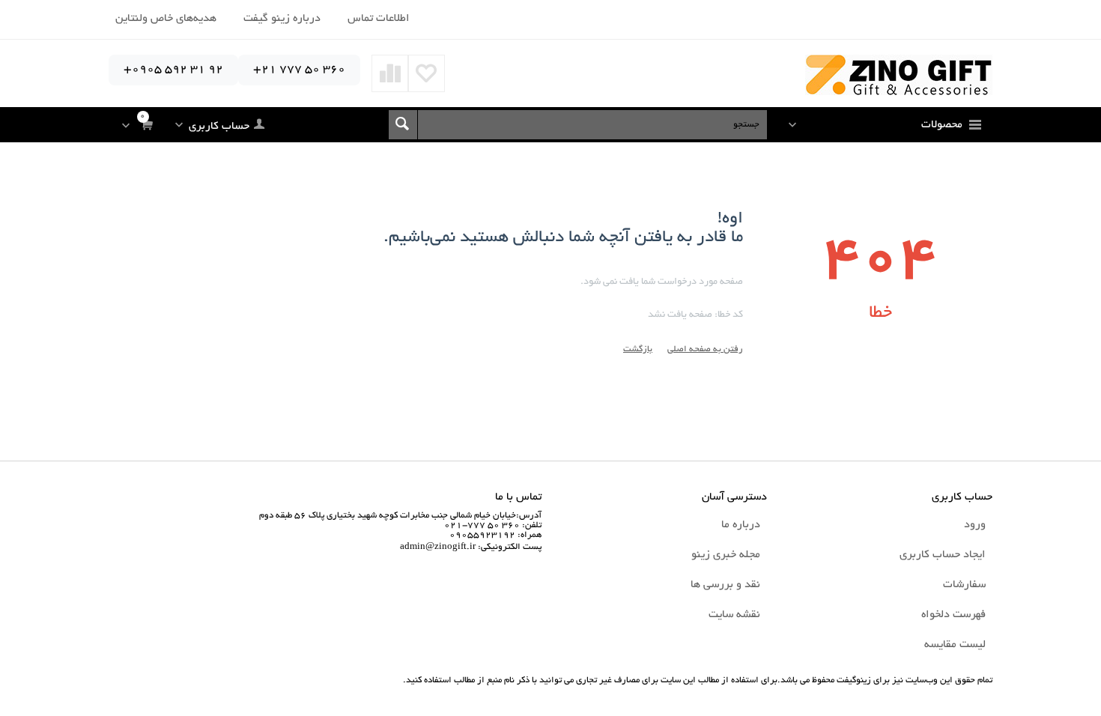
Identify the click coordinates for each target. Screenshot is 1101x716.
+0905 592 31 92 (173, 70)
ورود (975, 525)
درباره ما (740, 525)
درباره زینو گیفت (282, 19)
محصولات (941, 125)
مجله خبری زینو (725, 555)
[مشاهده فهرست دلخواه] (426, 73)
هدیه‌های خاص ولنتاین (165, 19)
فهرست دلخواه (953, 615)
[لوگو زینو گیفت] (898, 76)
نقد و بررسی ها (725, 585)
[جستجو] (403, 124)
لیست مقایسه (955, 645)
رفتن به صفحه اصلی (705, 349)
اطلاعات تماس (379, 19)
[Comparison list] (390, 73)
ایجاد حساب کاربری (943, 555)
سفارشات (964, 585)
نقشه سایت (734, 615)
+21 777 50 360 (299, 70)
